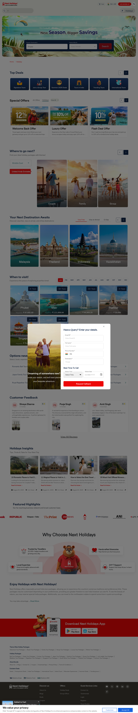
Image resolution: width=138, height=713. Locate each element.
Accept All (125, 710)
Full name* (68, 343)
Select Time (68, 371)
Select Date (88, 371)
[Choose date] (101, 374)
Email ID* (68, 335)
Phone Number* (70, 351)
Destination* (69, 359)
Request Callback (83, 383)
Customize (109, 710)
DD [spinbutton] (86, 375)
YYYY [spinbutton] (93, 375)
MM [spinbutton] (89, 375)
